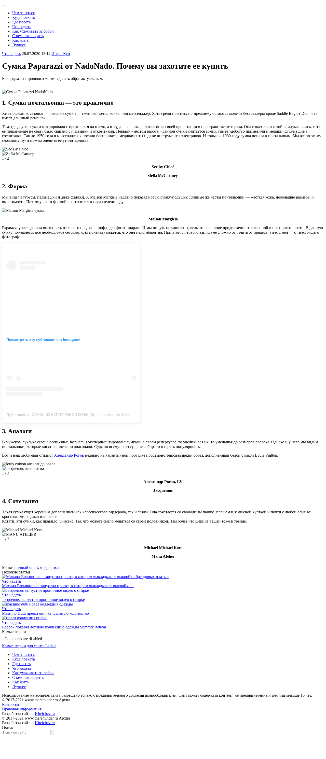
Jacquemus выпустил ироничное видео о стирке (43, 599)
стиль (55, 567)
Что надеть (21, 26)
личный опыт (26, 567)
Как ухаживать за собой (33, 31)
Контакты (10, 704)
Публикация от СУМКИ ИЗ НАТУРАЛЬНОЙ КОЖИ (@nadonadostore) (63, 415)
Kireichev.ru (45, 713)
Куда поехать (23, 17)
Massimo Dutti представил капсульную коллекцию (45, 613)
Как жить (20, 40)
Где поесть (21, 22)
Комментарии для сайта (29, 646)
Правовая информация (22, 709)
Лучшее (19, 45)
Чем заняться (23, 13)
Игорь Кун (60, 53)
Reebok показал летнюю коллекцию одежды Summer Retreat (54, 627)
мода (44, 567)
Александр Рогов (69, 455)
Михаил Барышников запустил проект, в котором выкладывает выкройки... (68, 586)
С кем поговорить (28, 36)
